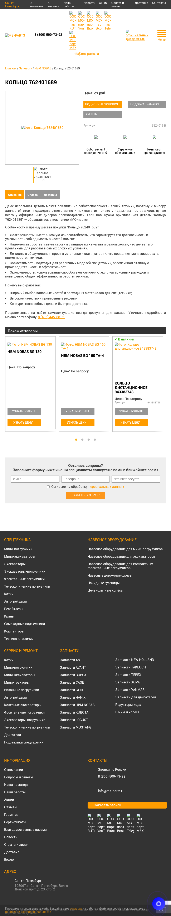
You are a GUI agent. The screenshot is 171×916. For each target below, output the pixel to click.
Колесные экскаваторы (22, 705)
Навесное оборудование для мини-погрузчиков (125, 549)
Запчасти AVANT (73, 667)
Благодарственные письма (25, 830)
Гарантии (11, 815)
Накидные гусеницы (104, 583)
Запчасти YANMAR (130, 690)
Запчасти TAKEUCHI (131, 667)
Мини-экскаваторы (19, 556)
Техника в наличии (19, 639)
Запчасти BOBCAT (74, 675)
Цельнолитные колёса (105, 590)
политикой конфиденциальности (28, 912)
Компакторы (14, 631)
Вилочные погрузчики (21, 690)
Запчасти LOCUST (74, 720)
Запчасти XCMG (128, 682)
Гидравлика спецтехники (23, 742)
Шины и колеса (127, 712)
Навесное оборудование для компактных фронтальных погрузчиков (120, 566)
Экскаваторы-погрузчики (24, 571)
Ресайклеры (13, 609)
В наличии (53, 4)
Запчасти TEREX (128, 675)
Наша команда (16, 785)
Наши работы (69, 4)
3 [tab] (89, 440)
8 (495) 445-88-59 (51, 317)
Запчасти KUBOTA (74, 712)
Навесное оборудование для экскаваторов (121, 556)
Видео (9, 860)
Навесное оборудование (112, 540)
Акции (103, 3)
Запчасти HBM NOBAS (77, 705)
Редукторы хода (128, 705)
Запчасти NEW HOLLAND (134, 660)
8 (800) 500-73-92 (48, 35)
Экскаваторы (15, 564)
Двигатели (12, 735)
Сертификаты (15, 822)
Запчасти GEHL (72, 690)
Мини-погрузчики (18, 549)
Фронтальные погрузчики (24, 579)
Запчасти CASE (72, 682)
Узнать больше (24, 411)
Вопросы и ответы (18, 777)
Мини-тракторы (17, 682)
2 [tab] (82, 440)
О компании (36, 4)
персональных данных (106, 487)
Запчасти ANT (71, 660)
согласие (76, 908)
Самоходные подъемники (24, 624)
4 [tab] (95, 440)
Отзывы (10, 807)
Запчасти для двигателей (135, 697)
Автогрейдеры (15, 601)
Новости (89, 3)
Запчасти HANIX (73, 697)
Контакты (159, 3)
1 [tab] (76, 440)
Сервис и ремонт (21, 650)
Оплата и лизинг (117, 4)
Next (164, 386)
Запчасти (69, 650)
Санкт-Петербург (12, 4)
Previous (7, 386)
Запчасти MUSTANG (76, 727)
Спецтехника (17, 540)
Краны (9, 616)
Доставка (141, 3)
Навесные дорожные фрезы (110, 575)
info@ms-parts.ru (111, 791)
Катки (9, 594)
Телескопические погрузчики (27, 586)
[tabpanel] (32, 384)
